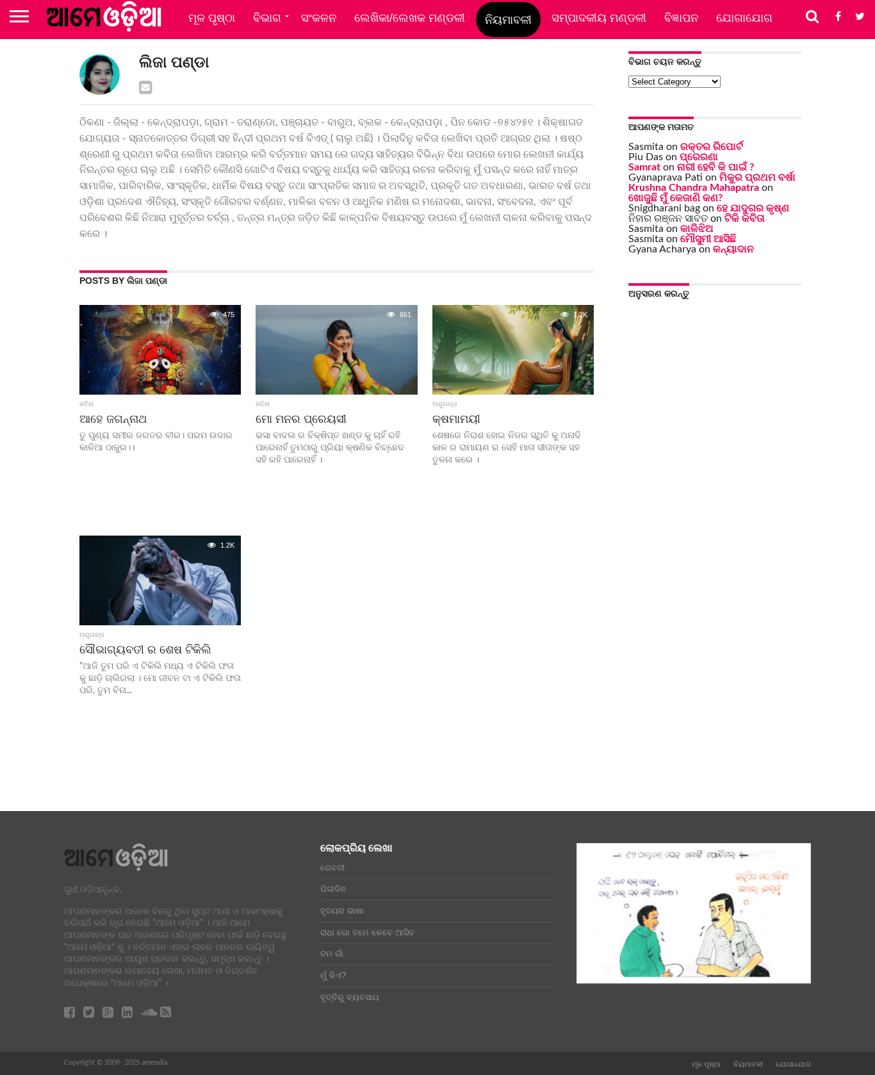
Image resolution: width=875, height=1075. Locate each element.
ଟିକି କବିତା (744, 218)
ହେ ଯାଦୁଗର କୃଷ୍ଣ (753, 208)
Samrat (644, 167)
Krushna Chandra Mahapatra (693, 188)
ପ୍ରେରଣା (699, 157)
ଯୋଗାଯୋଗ (744, 18)
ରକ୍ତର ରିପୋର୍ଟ (711, 147)
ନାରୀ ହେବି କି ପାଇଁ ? (715, 167)
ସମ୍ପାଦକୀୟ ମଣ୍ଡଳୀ (599, 18)
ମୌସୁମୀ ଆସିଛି (708, 239)
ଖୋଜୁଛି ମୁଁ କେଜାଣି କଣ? (675, 198)
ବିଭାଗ (267, 18)
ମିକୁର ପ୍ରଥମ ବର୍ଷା (757, 177)
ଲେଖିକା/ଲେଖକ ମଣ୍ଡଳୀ (409, 18)
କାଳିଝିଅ (697, 229)
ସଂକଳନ (318, 18)
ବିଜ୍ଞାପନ (681, 18)
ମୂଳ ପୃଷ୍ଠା (211, 18)
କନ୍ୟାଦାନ (733, 249)
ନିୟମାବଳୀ (508, 19)
